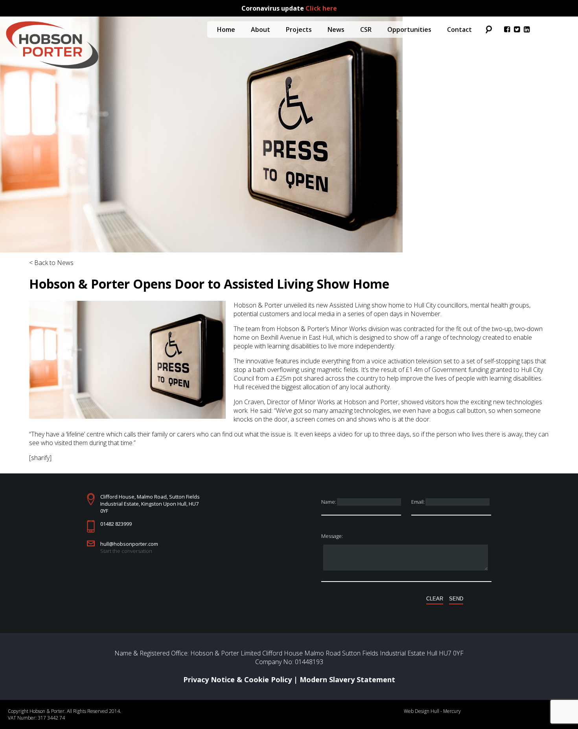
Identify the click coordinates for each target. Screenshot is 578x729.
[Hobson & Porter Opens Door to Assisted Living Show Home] (127, 416)
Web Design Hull (421, 711)
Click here (321, 8)
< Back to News (51, 262)
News (336, 29)
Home (226, 29)
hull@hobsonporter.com (129, 543)
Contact (459, 29)
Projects (299, 29)
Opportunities (409, 29)
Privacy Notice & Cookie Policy (237, 679)
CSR (366, 29)
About (260, 29)
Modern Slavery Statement (347, 679)
